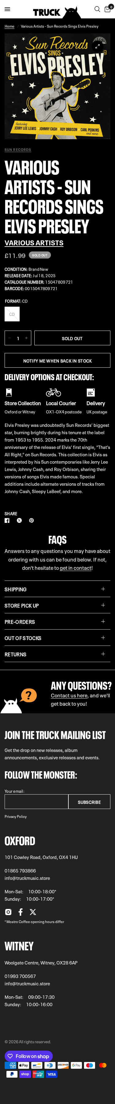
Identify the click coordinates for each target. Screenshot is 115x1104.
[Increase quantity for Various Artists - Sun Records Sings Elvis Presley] (26, 338)
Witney (19, 944)
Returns (15, 653)
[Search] (97, 9)
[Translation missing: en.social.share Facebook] (8, 520)
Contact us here (69, 695)
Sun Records (18, 149)
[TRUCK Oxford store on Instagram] (8, 913)
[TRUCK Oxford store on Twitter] (32, 913)
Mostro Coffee (18, 921)
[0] (106, 9)
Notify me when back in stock (57, 360)
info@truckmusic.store (27, 877)
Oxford (20, 839)
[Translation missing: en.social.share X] (20, 520)
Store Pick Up (22, 605)
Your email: (15, 791)
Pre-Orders (20, 621)
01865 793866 (20, 870)
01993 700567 (20, 975)
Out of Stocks (23, 637)
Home (9, 26)
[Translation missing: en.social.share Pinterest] (32, 520)
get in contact (75, 567)
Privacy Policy (16, 816)
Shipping (16, 588)
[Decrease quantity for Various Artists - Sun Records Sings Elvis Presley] (9, 338)
